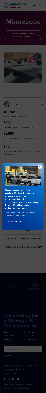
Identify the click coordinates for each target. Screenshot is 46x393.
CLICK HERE (13, 221)
